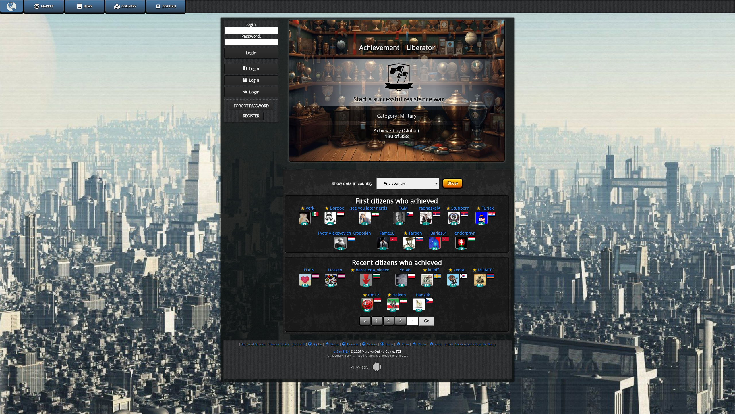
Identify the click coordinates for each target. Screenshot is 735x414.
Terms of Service (253, 344)
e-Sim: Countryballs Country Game (470, 344)
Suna (389, 344)
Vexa (405, 344)
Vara (438, 344)
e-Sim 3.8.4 (342, 352)
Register (251, 116)
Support (299, 344)
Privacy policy (279, 344)
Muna (421, 344)
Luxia (334, 344)
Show (452, 183)
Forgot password (251, 106)
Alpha (317, 344)
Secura (372, 344)
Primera (353, 344)
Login (254, 68)
